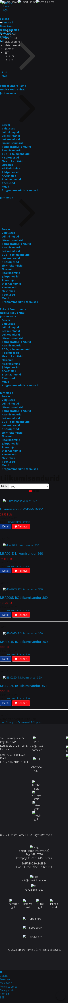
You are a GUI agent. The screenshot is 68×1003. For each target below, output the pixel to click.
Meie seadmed (13, 41)
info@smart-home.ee (37, 748)
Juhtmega (6, 197)
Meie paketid (8, 33)
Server (6, 125)
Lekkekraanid (11, 135)
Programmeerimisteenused (20, 190)
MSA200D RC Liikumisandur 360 (24, 597)
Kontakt (5, 37)
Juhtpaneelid (10, 172)
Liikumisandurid (12, 143)
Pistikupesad (10, 157)
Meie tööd (6, 26)
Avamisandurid (11, 150)
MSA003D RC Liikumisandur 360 (24, 641)
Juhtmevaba (8, 93)
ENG (4, 76)
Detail (5, 526)
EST (2, 40)
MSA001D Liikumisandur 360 (21, 553)
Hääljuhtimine (11, 168)
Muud (5, 186)
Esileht (4, 19)
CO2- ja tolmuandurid (16, 154)
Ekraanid (7, 165)
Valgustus (8, 128)
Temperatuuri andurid (16, 146)
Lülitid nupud (10, 132)
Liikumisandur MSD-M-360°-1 (22, 509)
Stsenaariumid (11, 179)
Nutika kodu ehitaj (12, 89)
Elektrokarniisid (12, 161)
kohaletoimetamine (18, 521)
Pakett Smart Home (13, 86)
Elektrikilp (8, 291)
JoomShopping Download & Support (21, 722)
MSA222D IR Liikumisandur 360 (23, 686)
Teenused (6, 22)
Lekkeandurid (11, 139)
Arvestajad (9, 175)
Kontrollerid (9, 287)
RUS (4, 72)
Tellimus (22, 526)
